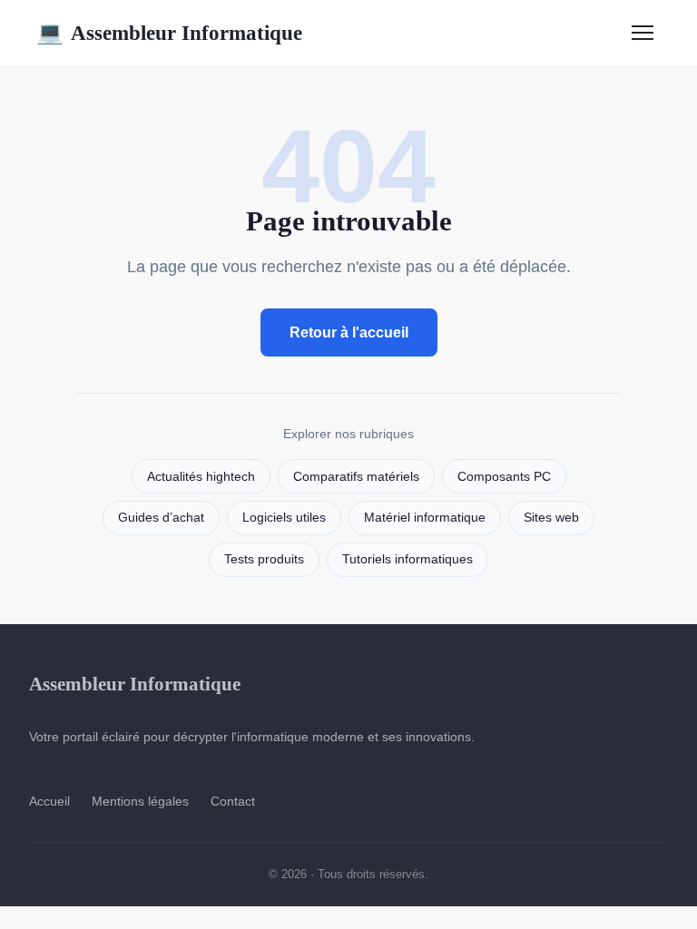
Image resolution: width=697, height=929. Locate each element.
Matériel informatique (425, 517)
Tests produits (264, 559)
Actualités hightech (201, 477)
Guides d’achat (161, 517)
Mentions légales (140, 801)
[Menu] (642, 32)
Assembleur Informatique (169, 32)
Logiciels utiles (284, 517)
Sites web (551, 517)
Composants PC (504, 477)
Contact (233, 801)
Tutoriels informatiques (407, 559)
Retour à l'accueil (349, 332)
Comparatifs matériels (356, 477)
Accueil (49, 801)
